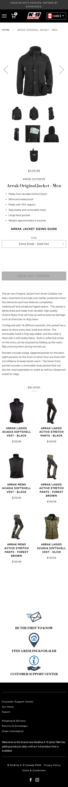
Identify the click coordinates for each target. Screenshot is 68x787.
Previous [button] (8, 69)
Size (34, 237)
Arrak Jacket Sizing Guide (34, 229)
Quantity (34, 255)
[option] (34, 69)
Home (5, 29)
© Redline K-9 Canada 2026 (24, 765)
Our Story (8, 706)
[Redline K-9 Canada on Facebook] (31, 780)
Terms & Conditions (34, 770)
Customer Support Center (18, 701)
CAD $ (57, 16)
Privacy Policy (52, 765)
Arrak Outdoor (34, 179)
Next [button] (59, 69)
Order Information (13, 731)
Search (6, 711)
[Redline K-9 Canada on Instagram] (37, 780)
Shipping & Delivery (14, 720)
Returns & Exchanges (15, 725)
